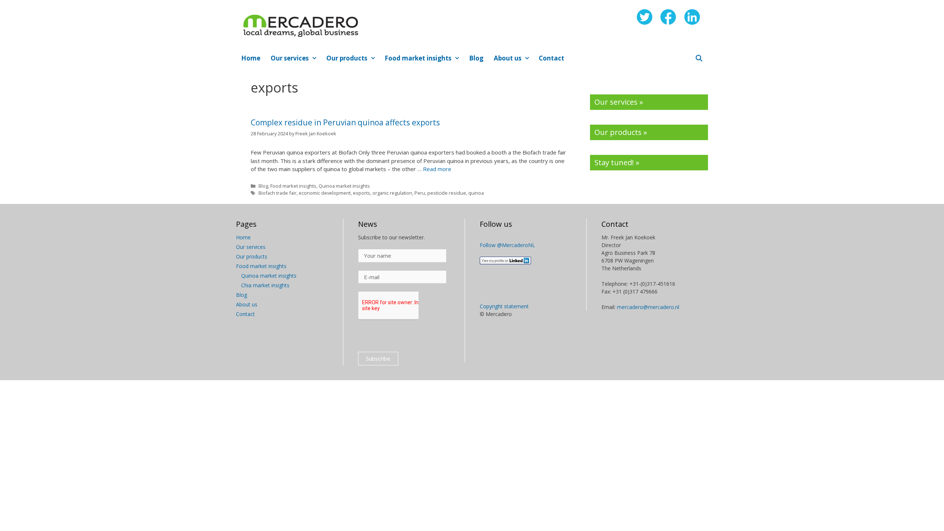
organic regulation (392, 193)
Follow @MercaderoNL (507, 245)
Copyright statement (504, 306)
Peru (419, 193)
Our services (290, 58)
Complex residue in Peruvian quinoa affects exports (345, 122)
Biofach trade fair (277, 193)
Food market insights (418, 58)
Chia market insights (265, 285)
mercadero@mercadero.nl (648, 306)
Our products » (620, 132)
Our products (346, 58)
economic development (325, 193)
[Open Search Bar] (699, 58)
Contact (551, 58)
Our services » (618, 102)
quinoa (476, 193)
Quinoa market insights (344, 186)
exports (361, 193)
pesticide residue (446, 193)
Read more (437, 169)
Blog (476, 58)
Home (250, 58)
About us (507, 58)
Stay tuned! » (616, 162)
